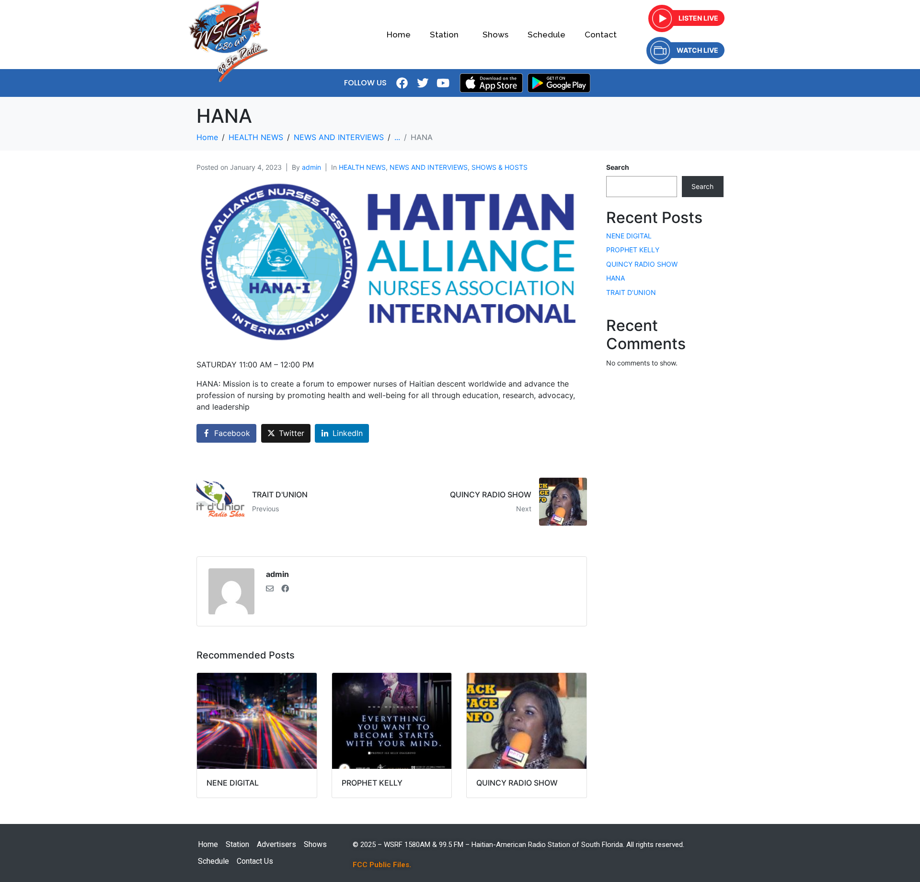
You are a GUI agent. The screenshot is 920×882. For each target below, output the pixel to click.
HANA (615, 278)
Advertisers (276, 844)
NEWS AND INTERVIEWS (429, 167)
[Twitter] (423, 83)
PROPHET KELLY (632, 250)
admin (311, 167)
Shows (495, 34)
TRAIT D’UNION (631, 292)
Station (444, 34)
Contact (601, 34)
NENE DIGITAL (629, 236)
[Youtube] (443, 83)
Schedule (546, 34)
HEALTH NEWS (362, 167)
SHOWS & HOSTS (500, 167)
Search (617, 167)
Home (399, 34)
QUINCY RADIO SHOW (642, 264)
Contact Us (255, 861)
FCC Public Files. (382, 864)
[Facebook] (402, 83)
